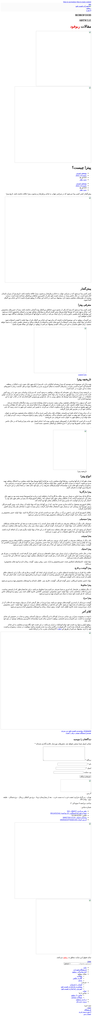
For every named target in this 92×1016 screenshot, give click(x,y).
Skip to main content (84, 2)
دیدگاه (88, 760)
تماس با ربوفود (76, 995)
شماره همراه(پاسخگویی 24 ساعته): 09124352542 (68, 813)
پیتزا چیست (82, 374)
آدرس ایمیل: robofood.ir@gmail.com (73, 820)
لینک (59, 629)
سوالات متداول (76, 997)
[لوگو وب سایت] (83, 8)
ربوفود (65, 957)
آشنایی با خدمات (76, 985)
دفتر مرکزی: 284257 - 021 (77, 811)
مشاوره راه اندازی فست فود (71, 987)
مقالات (79, 976)
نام (89, 764)
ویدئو (80, 980)
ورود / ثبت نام (81, 1002)
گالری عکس (77, 978)
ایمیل (88, 768)
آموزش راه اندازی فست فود (71, 989)
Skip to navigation (70, 2)
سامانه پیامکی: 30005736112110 (75, 817)
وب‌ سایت (87, 772)
